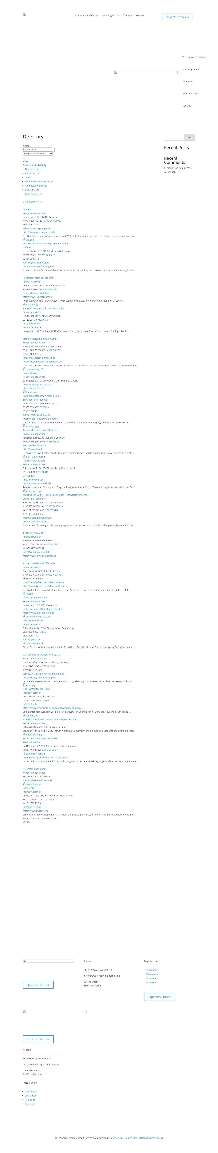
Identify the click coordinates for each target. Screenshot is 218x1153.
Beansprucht (32, 189)
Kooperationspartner (34, 213)
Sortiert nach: (34, 165)
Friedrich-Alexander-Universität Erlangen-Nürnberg (50, 719)
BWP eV (27, 209)
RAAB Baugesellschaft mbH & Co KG (42, 395)
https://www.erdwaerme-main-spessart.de (45, 757)
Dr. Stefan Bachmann (34, 768)
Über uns (127, 15)
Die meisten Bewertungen (39, 181)
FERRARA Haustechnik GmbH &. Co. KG (43, 308)
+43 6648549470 (48, 289)
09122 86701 (43, 319)
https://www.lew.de (33, 643)
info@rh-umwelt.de (33, 479)
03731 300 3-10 (47, 255)
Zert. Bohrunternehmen (35, 399)
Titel (27, 177)
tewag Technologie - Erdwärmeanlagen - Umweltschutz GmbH (56, 494)
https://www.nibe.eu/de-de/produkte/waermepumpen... (53, 707)
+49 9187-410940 (50, 544)
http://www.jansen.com (35, 810)
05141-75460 (43, 700)
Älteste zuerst (32, 173)
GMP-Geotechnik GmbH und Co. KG (41, 654)
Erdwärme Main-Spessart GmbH (40, 738)
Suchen (189, 137)
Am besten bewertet (36, 185)
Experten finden (177, 17)
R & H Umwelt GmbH (34, 460)
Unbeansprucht (33, 193)
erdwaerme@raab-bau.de (36, 414)
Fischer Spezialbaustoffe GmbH (39, 563)
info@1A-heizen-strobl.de (36, 551)
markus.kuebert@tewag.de (37, 517)
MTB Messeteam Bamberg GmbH (40, 338)
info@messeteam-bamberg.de (39, 357)
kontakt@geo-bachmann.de (37, 780)
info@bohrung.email (34, 753)
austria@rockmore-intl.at (36, 293)
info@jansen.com (32, 806)
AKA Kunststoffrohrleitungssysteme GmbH (45, 243)
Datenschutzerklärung (151, 1137)
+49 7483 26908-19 (53, 506)
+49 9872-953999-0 (53, 574)
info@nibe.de (30, 704)
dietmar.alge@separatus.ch (37, 384)
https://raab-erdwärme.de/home (40, 418)
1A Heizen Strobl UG (33, 532)
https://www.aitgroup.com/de (38, 612)
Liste (25, 201)
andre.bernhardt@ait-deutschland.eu (43, 609)
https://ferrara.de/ (32, 327)
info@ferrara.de (31, 323)
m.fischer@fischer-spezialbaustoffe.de (43, 582)
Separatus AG (30, 372)
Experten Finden (38, 984)
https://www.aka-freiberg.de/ (38, 266)
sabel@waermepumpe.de (36, 228)
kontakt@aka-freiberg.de (36, 262)
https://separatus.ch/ (34, 388)
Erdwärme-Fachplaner (35, 498)
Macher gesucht (110, 15)
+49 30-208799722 (51, 220)
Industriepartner (32, 281)
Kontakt (140, 15)
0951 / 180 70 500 (50, 350)
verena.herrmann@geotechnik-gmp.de (43, 673)
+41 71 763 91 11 (50, 799)
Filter (25, 161)
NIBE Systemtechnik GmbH (37, 688)
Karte (39, 201)
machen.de (116, 1137)
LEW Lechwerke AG (33, 620)
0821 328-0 (40, 631)
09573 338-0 (42, 407)
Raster (31, 201)
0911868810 (42, 471)
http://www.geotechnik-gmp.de (39, 677)
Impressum (131, 1137)
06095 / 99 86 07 (49, 749)
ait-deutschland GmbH (35, 597)
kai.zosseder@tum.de (34, 445)
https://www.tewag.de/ (35, 521)
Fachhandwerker (32, 536)
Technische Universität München (40, 430)
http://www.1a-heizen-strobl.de (39, 555)
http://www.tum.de (33, 449)
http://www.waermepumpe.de (39, 232)
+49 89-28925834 (50, 441)
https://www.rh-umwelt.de (37, 483)
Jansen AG (28, 787)
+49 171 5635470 (50, 510)
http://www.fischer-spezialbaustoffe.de (43, 586)
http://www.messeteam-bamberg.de (42, 361)
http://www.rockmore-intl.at (38, 296)
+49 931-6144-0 (47, 666)
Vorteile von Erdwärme (86, 15)
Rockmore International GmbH (39, 277)
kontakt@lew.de (31, 639)
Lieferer (27, 247)
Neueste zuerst (33, 169)
